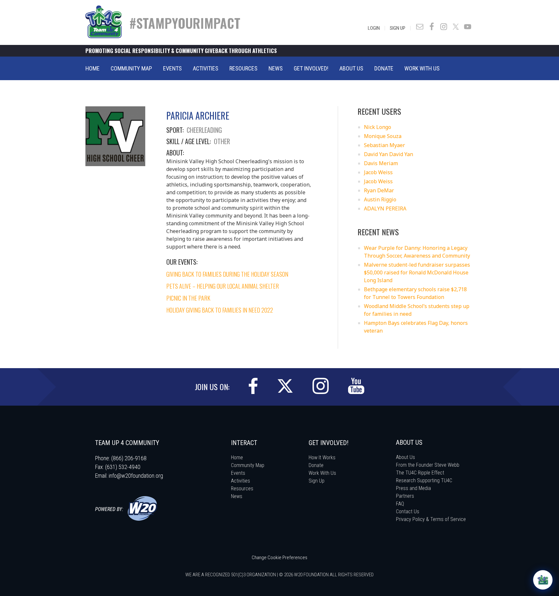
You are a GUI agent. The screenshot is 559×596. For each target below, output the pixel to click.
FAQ (400, 504)
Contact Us (407, 511)
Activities (240, 481)
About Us (405, 457)
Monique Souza (382, 136)
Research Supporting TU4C (424, 480)
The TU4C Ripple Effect (420, 473)
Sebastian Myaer (384, 145)
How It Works (322, 457)
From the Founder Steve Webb (427, 465)
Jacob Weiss (378, 172)
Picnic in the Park (188, 298)
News (236, 496)
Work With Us (322, 473)
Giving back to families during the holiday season (227, 274)
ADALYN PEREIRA (385, 208)
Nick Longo (377, 127)
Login (374, 28)
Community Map (247, 465)
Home (237, 457)
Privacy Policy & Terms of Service (431, 519)
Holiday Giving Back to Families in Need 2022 (219, 310)
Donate (316, 465)
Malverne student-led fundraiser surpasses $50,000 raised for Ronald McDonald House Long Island (417, 272)
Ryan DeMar (379, 190)
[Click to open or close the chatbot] (543, 580)
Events (238, 473)
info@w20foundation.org (136, 475)
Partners (405, 496)
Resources (242, 488)
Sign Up (397, 28)
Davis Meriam (381, 163)
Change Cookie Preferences (279, 557)
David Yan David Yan (388, 154)
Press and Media (413, 488)
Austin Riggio (380, 199)
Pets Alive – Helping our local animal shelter (222, 286)
